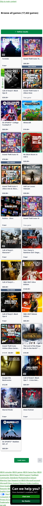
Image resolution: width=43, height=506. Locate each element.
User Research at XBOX (16, 480)
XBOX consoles (6, 472)
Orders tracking (32, 483)
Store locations (6, 486)
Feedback (35, 475)
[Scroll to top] (40, 460)
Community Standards (9, 477)
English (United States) (9, 491)
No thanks (26, 501)
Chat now (26, 496)
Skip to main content (8, 1)
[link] (11, 52)
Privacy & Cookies (7, 499)
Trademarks (4, 502)
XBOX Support (25, 475)
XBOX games (17, 472)
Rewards (3, 488)
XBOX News (14, 475)
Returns (23, 483)
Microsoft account (33, 480)
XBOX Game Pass (30, 472)
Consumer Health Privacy (10, 497)
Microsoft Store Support (9, 483)
